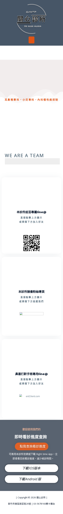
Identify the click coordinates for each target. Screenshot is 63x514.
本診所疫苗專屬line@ (31, 212)
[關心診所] (31, 18)
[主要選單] (32, 40)
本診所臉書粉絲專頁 (31, 292)
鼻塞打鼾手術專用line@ (31, 374)
